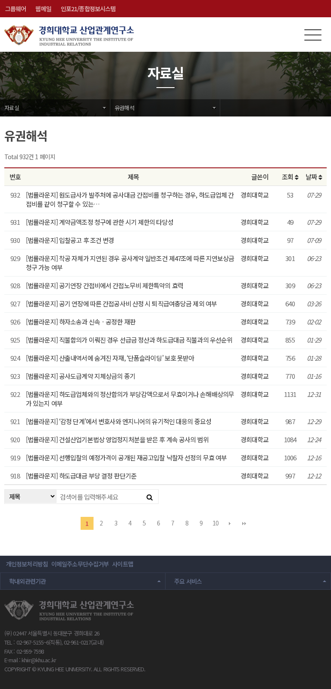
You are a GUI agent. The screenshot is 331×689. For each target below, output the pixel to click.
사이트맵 (122, 564)
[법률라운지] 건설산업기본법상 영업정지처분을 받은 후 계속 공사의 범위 (117, 439)
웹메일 (43, 8)
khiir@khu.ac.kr (39, 660)
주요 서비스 (188, 581)
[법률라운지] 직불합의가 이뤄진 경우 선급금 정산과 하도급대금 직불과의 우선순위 (129, 339)
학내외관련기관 (27, 581)
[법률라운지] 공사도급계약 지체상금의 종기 (80, 376)
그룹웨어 (15, 8)
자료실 (11, 108)
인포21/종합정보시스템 (88, 8)
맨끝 (243, 523)
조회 (288, 176)
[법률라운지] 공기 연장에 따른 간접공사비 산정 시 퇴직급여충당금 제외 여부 (121, 303)
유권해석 (124, 108)
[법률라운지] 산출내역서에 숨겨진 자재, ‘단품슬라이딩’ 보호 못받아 (110, 357)
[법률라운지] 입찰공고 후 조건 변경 (70, 240)
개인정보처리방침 (27, 564)
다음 (229, 523)
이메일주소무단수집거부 (80, 564)
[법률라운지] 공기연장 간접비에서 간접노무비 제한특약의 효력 (104, 285)
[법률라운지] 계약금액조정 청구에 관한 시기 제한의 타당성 (99, 222)
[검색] (149, 496)
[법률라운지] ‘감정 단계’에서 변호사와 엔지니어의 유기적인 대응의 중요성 (118, 421)
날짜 (312, 176)
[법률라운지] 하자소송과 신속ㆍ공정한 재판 (80, 321)
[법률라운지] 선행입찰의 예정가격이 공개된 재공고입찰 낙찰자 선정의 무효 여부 (126, 457)
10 (215, 523)
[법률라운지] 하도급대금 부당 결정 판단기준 (81, 475)
